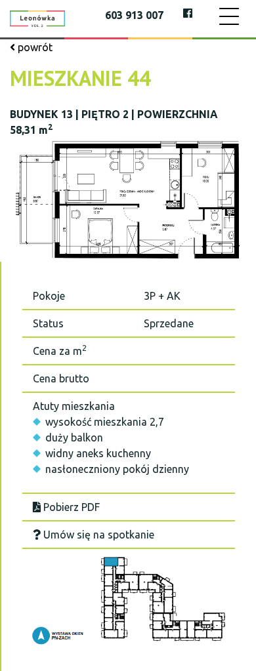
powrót (34, 47)
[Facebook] (187, 13)
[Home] (37, 17)
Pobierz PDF (70, 507)
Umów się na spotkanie (97, 534)
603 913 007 (134, 15)
